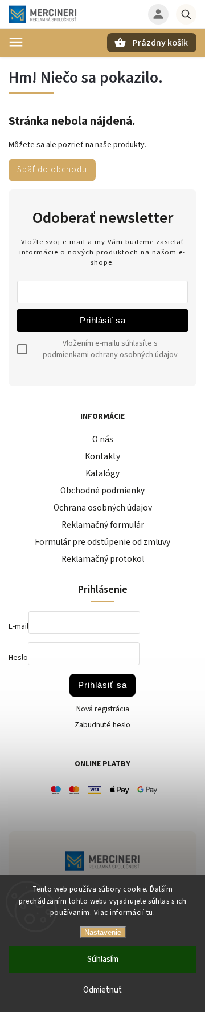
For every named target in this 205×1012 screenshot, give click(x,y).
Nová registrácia (102, 709)
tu (149, 913)
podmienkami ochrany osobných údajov (110, 355)
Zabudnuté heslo (102, 725)
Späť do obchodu (52, 169)
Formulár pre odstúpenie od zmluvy (102, 542)
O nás (102, 439)
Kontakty (102, 456)
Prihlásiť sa (102, 320)
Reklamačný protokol (103, 559)
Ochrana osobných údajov (103, 507)
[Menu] (15, 42)
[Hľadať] (186, 14)
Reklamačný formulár (103, 525)
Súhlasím (102, 959)
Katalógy (102, 473)
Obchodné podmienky (102, 490)
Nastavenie (102, 932)
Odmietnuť (102, 990)
